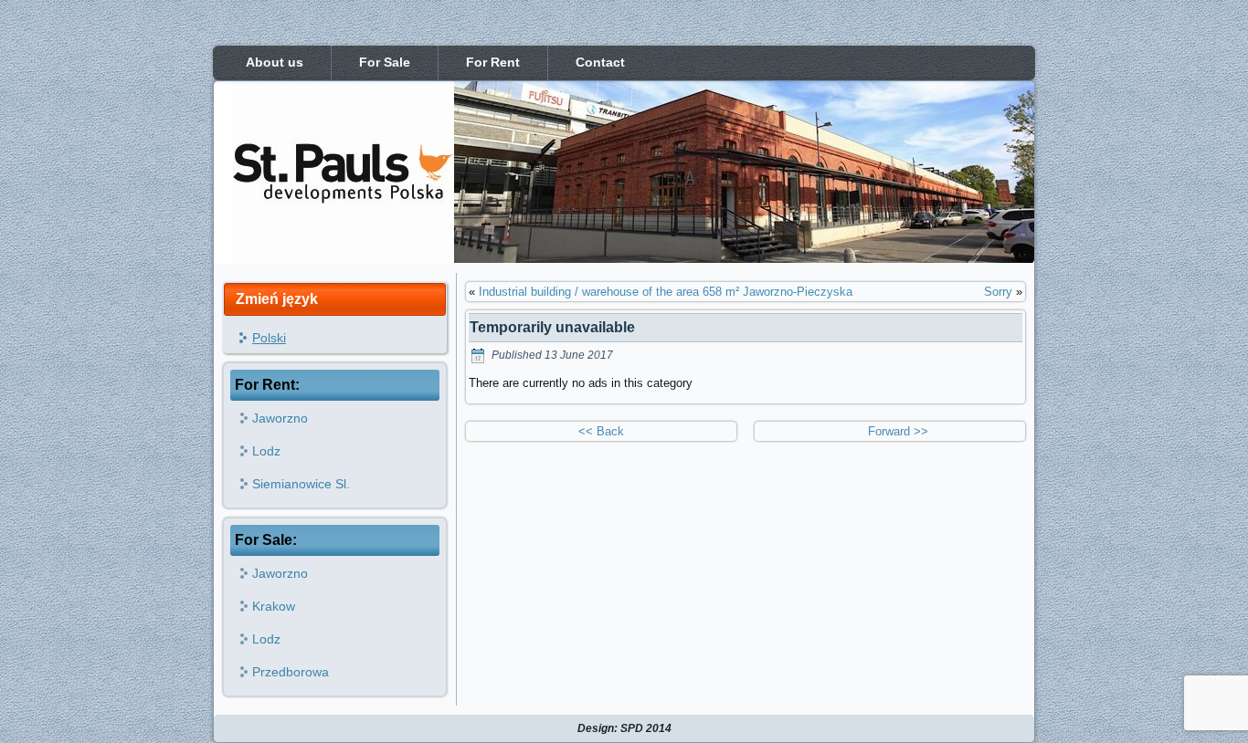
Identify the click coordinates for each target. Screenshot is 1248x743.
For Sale (384, 62)
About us (274, 62)
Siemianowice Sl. (301, 483)
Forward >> (890, 431)
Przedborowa (290, 672)
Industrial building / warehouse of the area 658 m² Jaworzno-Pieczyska (665, 291)
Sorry (998, 291)
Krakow (273, 606)
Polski (269, 337)
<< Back (601, 431)
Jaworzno (280, 418)
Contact (600, 62)
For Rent (493, 62)
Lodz (266, 451)
